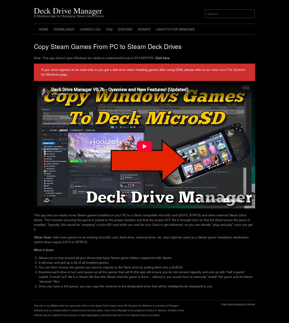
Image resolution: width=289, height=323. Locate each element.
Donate (144, 29)
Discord (125, 29)
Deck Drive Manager (68, 10)
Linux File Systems (232, 70)
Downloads (64, 29)
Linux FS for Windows (175, 29)
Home (43, 29)
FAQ (109, 29)
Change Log (90, 29)
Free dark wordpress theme (238, 304)
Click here (162, 58)
